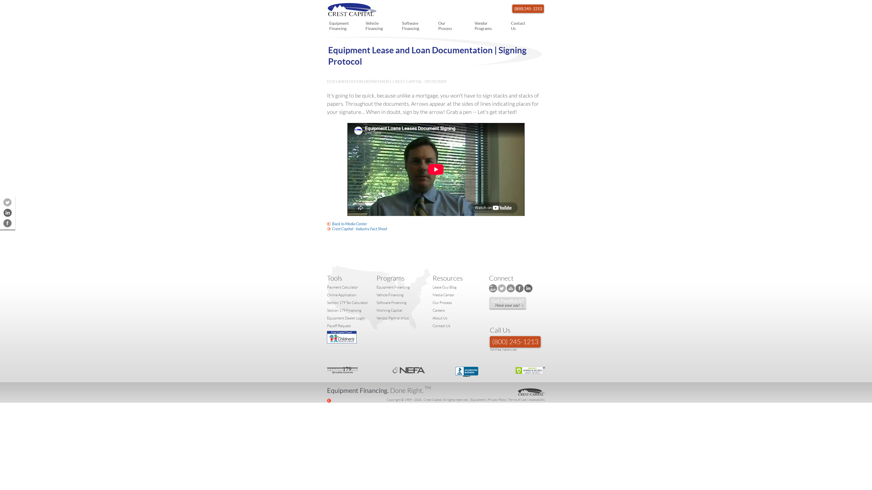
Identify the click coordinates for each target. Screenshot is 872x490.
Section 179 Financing (344, 310)
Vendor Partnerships (393, 318)
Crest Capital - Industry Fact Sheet (359, 228)
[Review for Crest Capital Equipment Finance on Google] (329, 400)
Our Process (445, 26)
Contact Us (518, 26)
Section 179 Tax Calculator (347, 303)
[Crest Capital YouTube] (511, 288)
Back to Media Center (349, 223)
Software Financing (410, 26)
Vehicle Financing (374, 26)
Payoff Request (339, 326)
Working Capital (389, 310)
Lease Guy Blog (444, 287)
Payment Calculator (342, 287)
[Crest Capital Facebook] (519, 288)
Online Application (341, 295)
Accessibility (537, 400)
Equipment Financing (339, 26)
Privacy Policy (497, 400)
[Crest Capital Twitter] (502, 288)
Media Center (443, 295)
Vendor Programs (483, 26)
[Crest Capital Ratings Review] (508, 303)
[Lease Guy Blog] (493, 288)
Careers (439, 310)
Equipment (478, 400)
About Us (440, 318)
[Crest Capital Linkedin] (528, 288)
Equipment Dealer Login (346, 318)
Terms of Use (517, 400)
